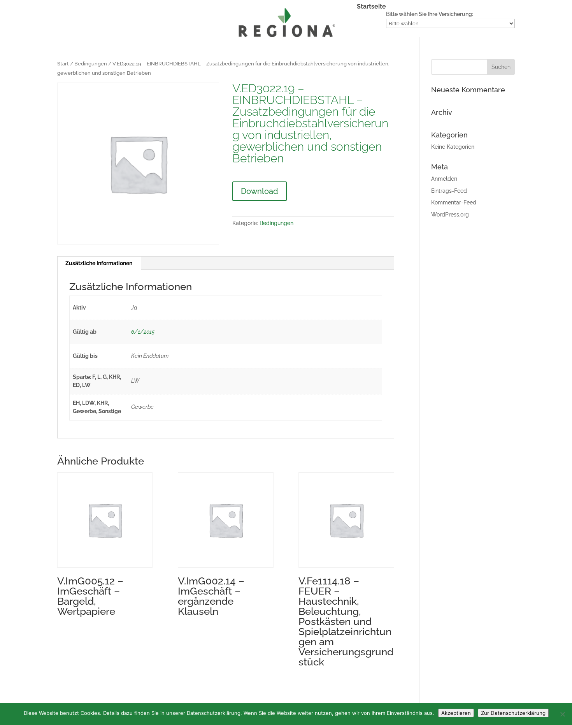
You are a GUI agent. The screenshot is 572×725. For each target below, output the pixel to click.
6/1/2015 (142, 332)
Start (63, 64)
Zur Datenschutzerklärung (513, 713)
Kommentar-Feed (453, 202)
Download (259, 191)
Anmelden (444, 179)
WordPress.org (450, 214)
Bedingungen (90, 64)
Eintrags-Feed (449, 191)
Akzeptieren (456, 713)
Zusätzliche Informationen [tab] (98, 263)
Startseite (371, 7)
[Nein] (562, 714)
